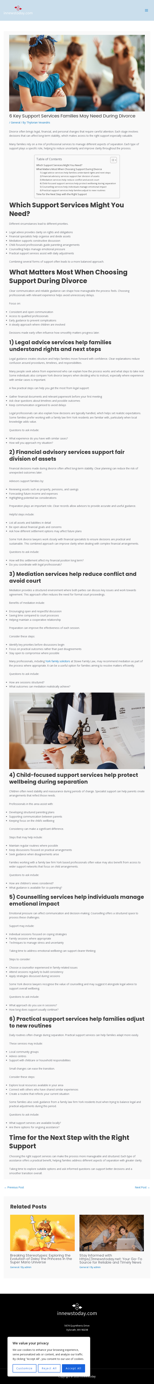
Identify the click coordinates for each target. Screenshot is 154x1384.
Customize (24, 1368)
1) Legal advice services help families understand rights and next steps (75, 172)
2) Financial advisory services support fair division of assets (69, 176)
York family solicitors (57, 661)
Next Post (142, 1187)
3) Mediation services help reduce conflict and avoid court (69, 179)
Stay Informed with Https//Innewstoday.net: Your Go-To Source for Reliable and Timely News (110, 1258)
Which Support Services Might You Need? (59, 165)
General (15, 122)
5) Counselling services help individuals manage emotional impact (73, 186)
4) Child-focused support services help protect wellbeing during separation (78, 183)
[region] (49, 1356)
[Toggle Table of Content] (111, 160)
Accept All (73, 1368)
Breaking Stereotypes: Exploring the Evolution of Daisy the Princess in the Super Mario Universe (41, 1258)
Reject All (49, 1368)
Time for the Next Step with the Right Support (61, 194)
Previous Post (14, 1187)
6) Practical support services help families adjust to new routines (72, 190)
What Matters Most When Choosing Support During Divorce (69, 169)
